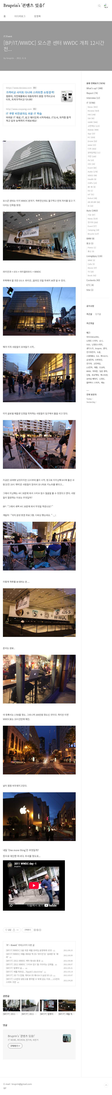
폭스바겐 (103, 375)
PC (91, 137)
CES (91, 164)
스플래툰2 (90, 356)
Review (93, 110)
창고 (89, 243)
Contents (93, 280)
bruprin (98, 348)
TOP (106, 1085)
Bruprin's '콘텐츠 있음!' (24, 6)
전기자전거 (90, 352)
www (92, 145)
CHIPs (92, 183)
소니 (101, 340)
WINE (91, 260)
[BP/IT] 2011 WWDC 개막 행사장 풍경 (23, 960)
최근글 (89, 314)
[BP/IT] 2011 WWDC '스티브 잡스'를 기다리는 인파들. (30, 964)
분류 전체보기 (95, 83)
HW (92, 114)
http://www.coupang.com (19, 109)
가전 (92, 156)
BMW (90, 238)
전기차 (93, 222)
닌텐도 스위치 (92, 340)
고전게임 (94, 126)
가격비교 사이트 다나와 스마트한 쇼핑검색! (30, 92)
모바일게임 (94, 152)
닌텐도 (102, 378)
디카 (92, 148)
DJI (97, 356)
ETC (90, 285)
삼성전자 (89, 359)
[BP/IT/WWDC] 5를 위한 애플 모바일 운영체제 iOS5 (29, 950)
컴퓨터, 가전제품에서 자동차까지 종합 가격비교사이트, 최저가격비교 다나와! (30, 97)
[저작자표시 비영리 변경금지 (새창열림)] (37, 930)
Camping (93, 230)
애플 (96, 367)
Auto (92, 210)
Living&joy (94, 256)
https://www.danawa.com (19, 88)
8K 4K (92, 186)
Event (14, 945)
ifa (91, 160)
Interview (93, 97)
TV (91, 271)
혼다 (105, 348)
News (93, 106)
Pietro (92, 247)
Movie (92, 267)
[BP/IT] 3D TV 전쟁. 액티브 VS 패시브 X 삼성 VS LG (29, 975)
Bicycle (93, 233)
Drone (92, 141)
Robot (92, 198)
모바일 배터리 (92, 378)
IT (8, 945)
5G (90, 190)
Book (92, 275)
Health (92, 179)
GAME (93, 122)
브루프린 (98, 359)
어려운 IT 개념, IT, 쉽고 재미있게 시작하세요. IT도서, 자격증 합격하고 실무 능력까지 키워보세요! (38, 119)
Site (89, 289)
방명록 (37, 16)
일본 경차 (103, 371)
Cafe (91, 264)
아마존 (95, 371)
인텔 (88, 375)
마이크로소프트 (92, 336)
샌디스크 (89, 348)
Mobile (93, 129)
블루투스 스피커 (92, 382)
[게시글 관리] (17, 930)
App (91, 133)
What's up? (94, 88)
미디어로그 (19, 16)
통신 (91, 251)
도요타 (102, 367)
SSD (88, 344)
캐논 (103, 382)
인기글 (98, 314)
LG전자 (89, 367)
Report (92, 93)
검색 (99, 6)
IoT (91, 194)
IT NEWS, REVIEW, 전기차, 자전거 (23, 1039)
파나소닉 (104, 356)
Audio (93, 171)
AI (90, 205)
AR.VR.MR (94, 202)
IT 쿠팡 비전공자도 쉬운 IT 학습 (24, 113)
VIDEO (92, 175)
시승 (91, 214)
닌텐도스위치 (97, 344)
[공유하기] (14, 930)
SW (91, 118)
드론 (98, 352)
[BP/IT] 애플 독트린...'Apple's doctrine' (24, 971)
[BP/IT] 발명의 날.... (15, 968)
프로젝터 (95, 375)
